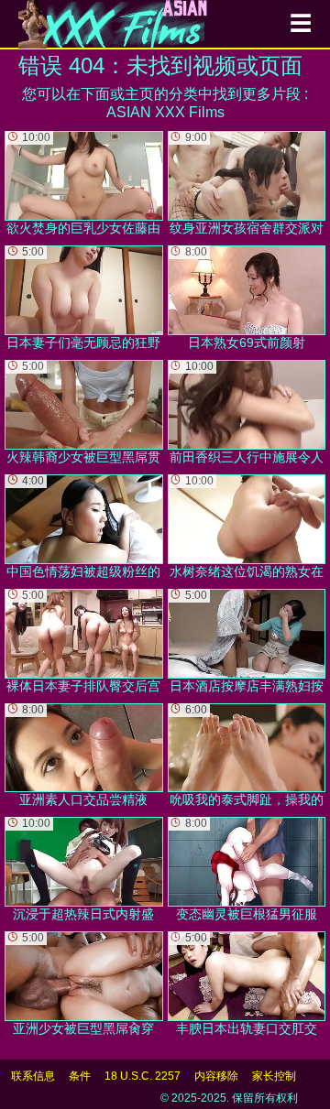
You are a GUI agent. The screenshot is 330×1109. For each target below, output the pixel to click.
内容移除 (216, 1076)
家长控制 (274, 1076)
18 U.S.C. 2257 (142, 1076)
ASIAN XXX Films (165, 112)
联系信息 (33, 1076)
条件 (80, 1076)
